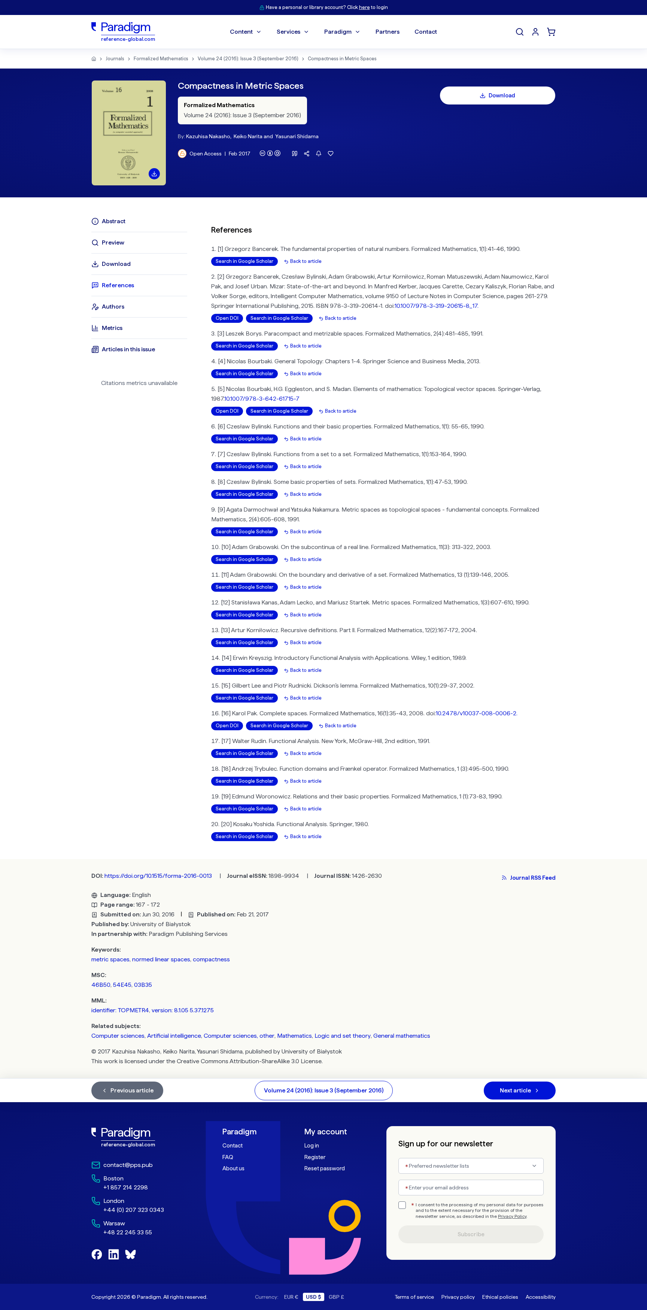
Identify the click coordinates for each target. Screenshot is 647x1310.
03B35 (143, 984)
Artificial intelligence (174, 1035)
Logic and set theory (343, 1035)
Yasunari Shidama (297, 136)
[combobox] (471, 1166)
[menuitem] (535, 31)
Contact (232, 1145)
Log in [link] (311, 1145)
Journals (115, 58)
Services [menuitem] (288, 31)
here (364, 7)
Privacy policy (458, 1297)
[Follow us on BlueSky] (130, 1254)
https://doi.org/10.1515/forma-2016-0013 (158, 875)
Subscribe (471, 1234)
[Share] (306, 153)
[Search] (519, 31)
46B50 (100, 984)
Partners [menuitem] (388, 31)
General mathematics (401, 1035)
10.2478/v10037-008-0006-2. (476, 713)
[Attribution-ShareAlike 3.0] (270, 153)
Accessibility (541, 1297)
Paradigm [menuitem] (338, 31)
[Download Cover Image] (154, 173)
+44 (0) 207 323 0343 (133, 1209)
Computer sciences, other (239, 1035)
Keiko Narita (248, 136)
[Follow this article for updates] (318, 153)
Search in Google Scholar (244, 261)
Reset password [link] (324, 1168)
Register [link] (314, 1157)
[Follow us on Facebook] (96, 1254)
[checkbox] (402, 1205)
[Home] (93, 58)
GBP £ (336, 1297)
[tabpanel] (383, 528)
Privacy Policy (512, 1216)
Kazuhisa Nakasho (208, 136)
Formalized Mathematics (161, 58)
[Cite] (294, 153)
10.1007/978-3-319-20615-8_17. (437, 305)
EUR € (291, 1297)
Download (502, 95)
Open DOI (227, 318)
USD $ (313, 1297)
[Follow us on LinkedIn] (113, 1254)
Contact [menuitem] (425, 31)
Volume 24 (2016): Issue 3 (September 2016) (248, 58)
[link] (140, 1137)
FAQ (227, 1157)
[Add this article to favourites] (330, 153)
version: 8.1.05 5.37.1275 (183, 1010)
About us (233, 1168)
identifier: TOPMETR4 (120, 1010)
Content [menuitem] (241, 31)
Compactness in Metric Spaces (342, 58)
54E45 (122, 984)
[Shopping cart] (551, 31)
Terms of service (414, 1297)
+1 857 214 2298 (125, 1187)
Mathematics (294, 1035)
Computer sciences (118, 1035)
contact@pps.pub (128, 1164)
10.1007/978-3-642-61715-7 (262, 398)
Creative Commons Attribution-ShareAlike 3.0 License (249, 1061)
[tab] (139, 221)
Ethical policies (500, 1297)
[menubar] (333, 31)
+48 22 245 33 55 (127, 1232)
